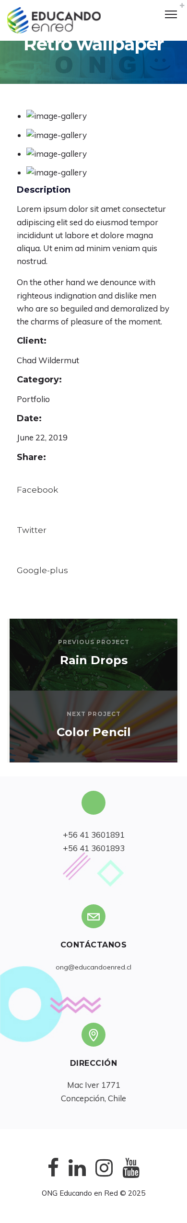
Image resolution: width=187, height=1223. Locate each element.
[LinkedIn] (77, 1175)
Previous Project (93, 642)
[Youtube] (130, 1175)
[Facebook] (53, 1175)
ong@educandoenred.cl (93, 967)
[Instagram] (104, 1175)
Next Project (94, 713)
